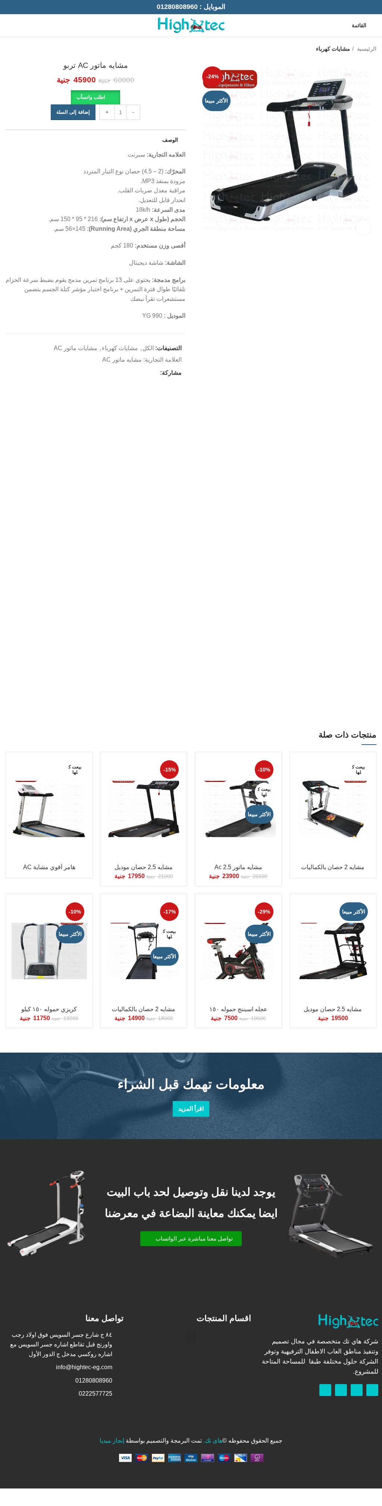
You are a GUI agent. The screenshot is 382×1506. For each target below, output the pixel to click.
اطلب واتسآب (90, 97)
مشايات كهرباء (333, 48)
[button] (95, 97)
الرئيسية (366, 48)
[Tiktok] (325, 1390)
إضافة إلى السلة (73, 112)
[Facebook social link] (18, 25)
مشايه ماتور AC (122, 359)
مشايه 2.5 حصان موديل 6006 (144, 870)
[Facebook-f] (372, 1390)
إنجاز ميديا (112, 1440)
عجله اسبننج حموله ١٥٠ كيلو (238, 1012)
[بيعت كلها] (333, 809)
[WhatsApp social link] (10, 25)
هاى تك (213, 1440)
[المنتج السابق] (24, 49)
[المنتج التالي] (9, 49)
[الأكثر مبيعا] (333, 951)
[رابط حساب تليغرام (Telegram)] (119, 373)
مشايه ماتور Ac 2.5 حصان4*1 (238, 870)
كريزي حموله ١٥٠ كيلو (49, 1009)
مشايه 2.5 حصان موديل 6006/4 (333, 1012)
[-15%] (144, 809)
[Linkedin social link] (128, 373)
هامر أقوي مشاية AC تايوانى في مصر (49, 870)
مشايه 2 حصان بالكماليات (332, 867)
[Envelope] (341, 1390)
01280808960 (177, 6)
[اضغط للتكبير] (363, 227)
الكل (148, 348)
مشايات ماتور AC (75, 348)
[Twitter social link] (145, 373)
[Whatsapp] (357, 1390)
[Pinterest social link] (136, 373)
